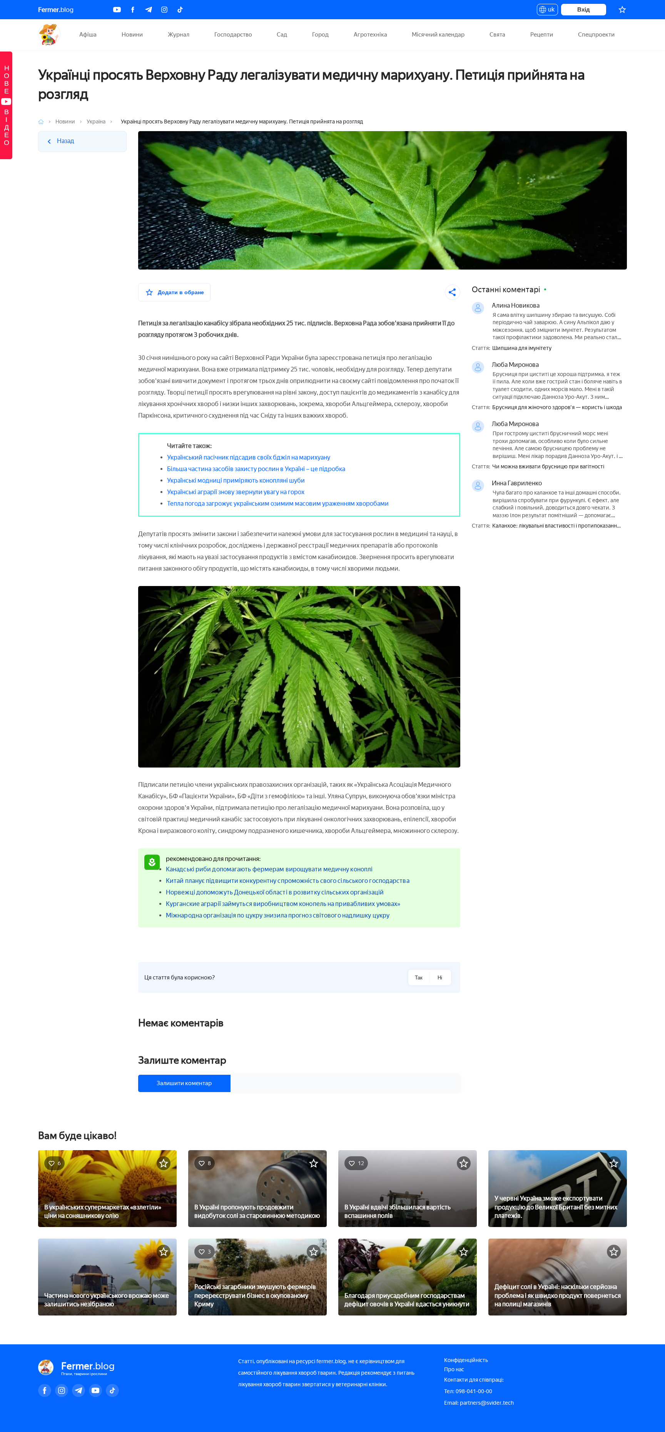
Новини (132, 34)
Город (320, 34)
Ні (440, 978)
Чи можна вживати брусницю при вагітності (548, 467)
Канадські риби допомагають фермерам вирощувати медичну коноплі (269, 869)
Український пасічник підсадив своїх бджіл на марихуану (248, 457)
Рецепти (541, 34)
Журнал (178, 34)
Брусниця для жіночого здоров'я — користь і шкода (557, 408)
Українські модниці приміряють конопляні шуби (236, 480)
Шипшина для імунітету (521, 348)
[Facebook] (133, 10)
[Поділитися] (452, 292)
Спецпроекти (596, 34)
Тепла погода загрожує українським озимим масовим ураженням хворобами (278, 503)
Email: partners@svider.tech (479, 1403)
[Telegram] (148, 10)
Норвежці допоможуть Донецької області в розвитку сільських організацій (275, 892)
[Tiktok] (180, 10)
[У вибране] (163, 1163)
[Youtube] (117, 10)
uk (549, 10)
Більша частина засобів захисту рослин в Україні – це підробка (256, 469)
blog (56, 9)
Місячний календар (438, 34)
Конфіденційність (466, 1360)
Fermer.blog (49, 34)
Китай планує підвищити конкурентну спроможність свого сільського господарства (287, 880)
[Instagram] (164, 10)
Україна (96, 121)
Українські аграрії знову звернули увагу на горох (235, 492)
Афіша (88, 34)
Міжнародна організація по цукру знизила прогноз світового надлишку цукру (277, 915)
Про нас (454, 1369)
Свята (497, 34)
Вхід (583, 9)
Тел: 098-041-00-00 (468, 1391)
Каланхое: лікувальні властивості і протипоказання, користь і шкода (556, 526)
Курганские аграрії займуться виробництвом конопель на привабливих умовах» (283, 903)
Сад (282, 34)
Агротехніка (370, 34)
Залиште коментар (182, 1060)
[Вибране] (622, 9)
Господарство (233, 34)
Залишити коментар (184, 1083)
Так (419, 978)
